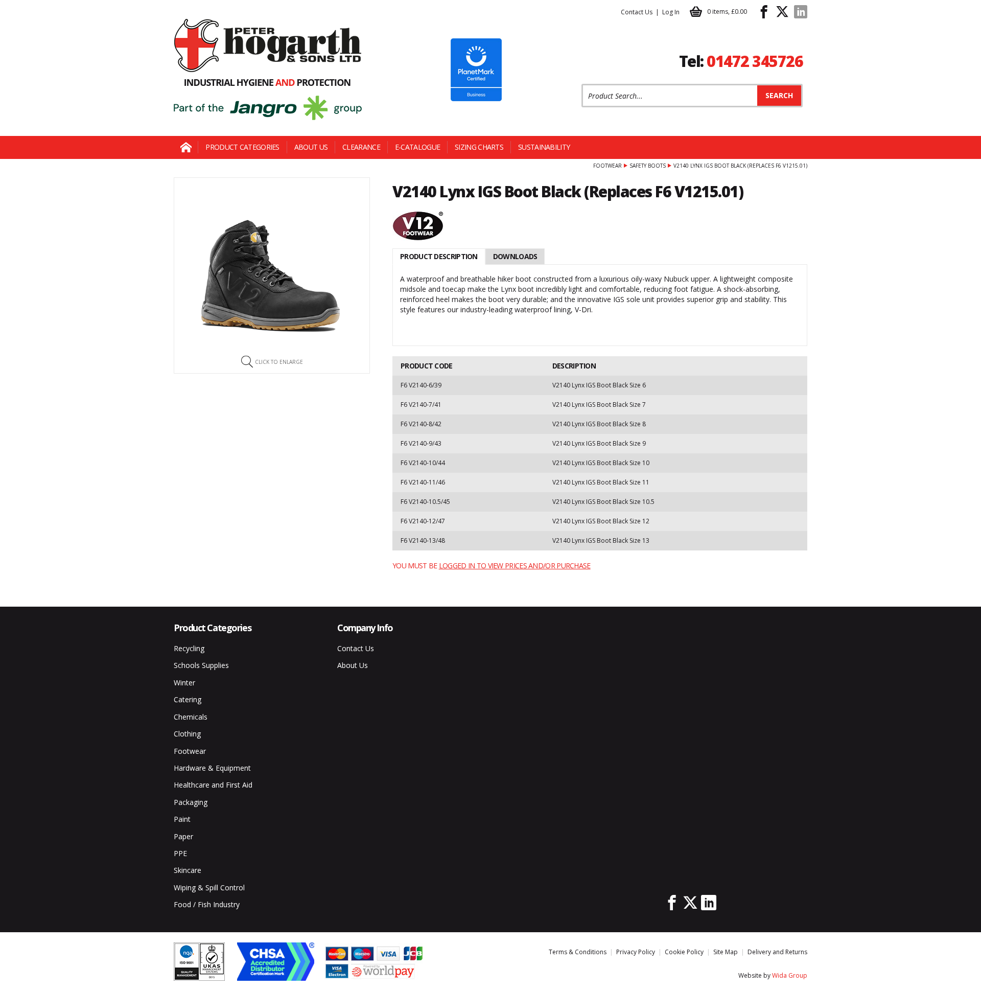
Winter (184, 682)
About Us (311, 147)
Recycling (189, 648)
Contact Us (636, 12)
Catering (187, 699)
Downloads (515, 256)
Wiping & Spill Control (209, 887)
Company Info (365, 627)
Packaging (190, 802)
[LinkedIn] (800, 11)
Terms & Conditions (577, 952)
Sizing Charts (479, 147)
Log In (671, 12)
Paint (182, 819)
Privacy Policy (635, 952)
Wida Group (789, 975)
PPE (180, 853)
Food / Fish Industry (207, 904)
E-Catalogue (417, 147)
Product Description (439, 256)
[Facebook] (763, 11)
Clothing (187, 734)
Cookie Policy (684, 952)
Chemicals (190, 717)
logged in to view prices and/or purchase (515, 565)
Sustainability (544, 147)
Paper (183, 836)
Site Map (725, 952)
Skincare (187, 870)
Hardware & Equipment (212, 768)
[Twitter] (782, 11)
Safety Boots (647, 165)
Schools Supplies (201, 665)
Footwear (607, 165)
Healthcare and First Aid (213, 785)
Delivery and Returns (777, 952)
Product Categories (242, 147)
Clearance (361, 147)
